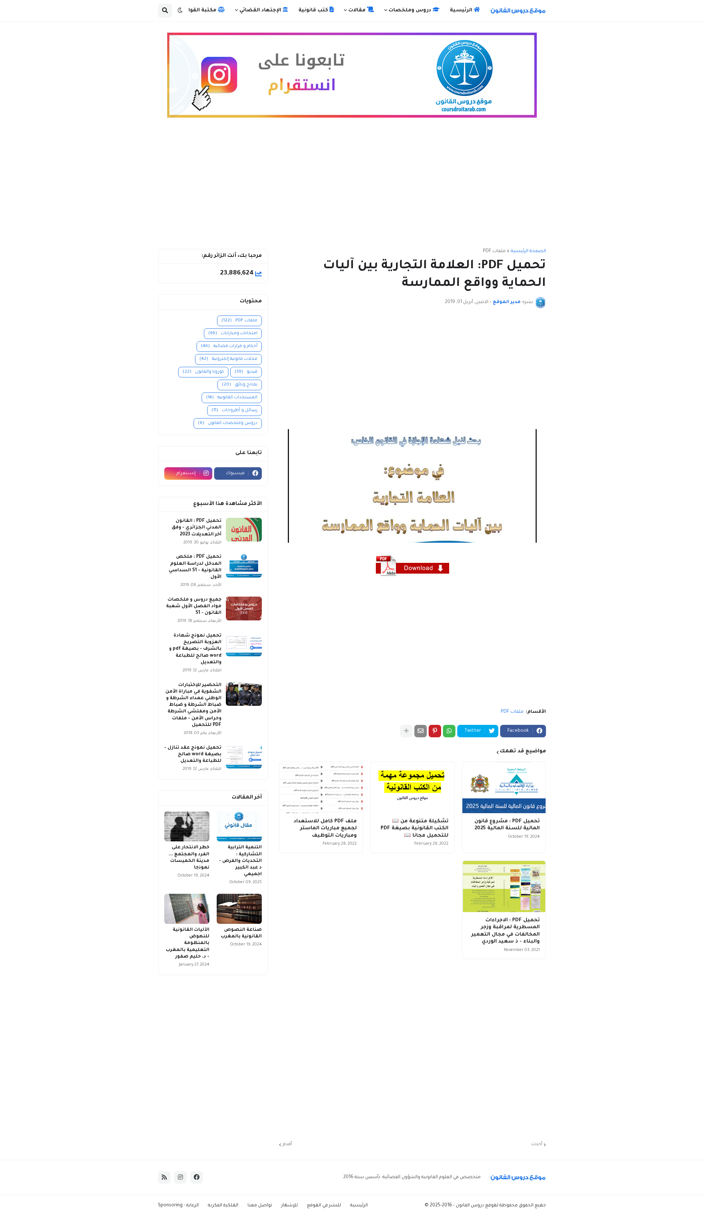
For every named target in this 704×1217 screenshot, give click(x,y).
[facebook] (196, 1177)
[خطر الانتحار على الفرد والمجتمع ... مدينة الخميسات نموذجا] (186, 826)
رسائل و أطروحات (234, 410)
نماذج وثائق (239, 385)
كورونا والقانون (203, 372)
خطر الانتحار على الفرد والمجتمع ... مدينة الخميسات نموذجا (189, 857)
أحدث (536, 1144)
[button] (180, 11)
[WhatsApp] (449, 731)
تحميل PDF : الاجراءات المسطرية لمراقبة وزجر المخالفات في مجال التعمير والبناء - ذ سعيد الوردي (505, 931)
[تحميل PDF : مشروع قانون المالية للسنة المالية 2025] (504, 787)
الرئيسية (359, 1205)
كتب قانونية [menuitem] (314, 10)
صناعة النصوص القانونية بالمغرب (241, 933)
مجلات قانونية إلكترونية (228, 359)
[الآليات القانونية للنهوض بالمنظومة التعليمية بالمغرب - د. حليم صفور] (186, 909)
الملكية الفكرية (223, 1205)
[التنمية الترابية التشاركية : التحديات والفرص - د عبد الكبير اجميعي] (239, 826)
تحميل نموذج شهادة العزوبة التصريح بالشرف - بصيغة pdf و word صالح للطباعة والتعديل (195, 649)
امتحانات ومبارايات (232, 333)
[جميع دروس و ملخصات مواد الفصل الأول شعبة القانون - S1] (244, 608)
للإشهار (289, 1205)
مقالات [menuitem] (357, 10)
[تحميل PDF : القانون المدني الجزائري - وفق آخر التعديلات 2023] (244, 530)
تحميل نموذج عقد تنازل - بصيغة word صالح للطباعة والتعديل (192, 754)
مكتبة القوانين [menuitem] (199, 10)
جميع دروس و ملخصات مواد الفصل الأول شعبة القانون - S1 (193, 606)
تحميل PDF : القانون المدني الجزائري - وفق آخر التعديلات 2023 (196, 528)
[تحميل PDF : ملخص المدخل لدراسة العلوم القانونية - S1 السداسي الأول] (244, 566)
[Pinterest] (435, 731)
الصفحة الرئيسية (528, 251)
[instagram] (180, 1177)
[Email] (420, 731)
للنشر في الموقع (324, 1205)
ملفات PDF (494, 251)
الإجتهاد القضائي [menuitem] (261, 10)
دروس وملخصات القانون (227, 423)
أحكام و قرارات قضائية (229, 346)
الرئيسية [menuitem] (462, 10)
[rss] (164, 1177)
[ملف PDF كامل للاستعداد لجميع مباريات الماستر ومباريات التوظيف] (321, 787)
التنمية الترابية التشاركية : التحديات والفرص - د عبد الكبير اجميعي (240, 861)
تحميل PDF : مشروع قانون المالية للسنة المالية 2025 (507, 825)
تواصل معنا (259, 1205)
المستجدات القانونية (231, 397)
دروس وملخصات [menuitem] (411, 10)
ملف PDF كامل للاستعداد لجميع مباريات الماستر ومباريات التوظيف (325, 828)
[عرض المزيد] (406, 731)
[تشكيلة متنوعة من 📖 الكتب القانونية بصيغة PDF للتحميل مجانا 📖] (412, 787)
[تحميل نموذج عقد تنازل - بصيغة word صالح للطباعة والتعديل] (244, 756)
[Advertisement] (352, 186)
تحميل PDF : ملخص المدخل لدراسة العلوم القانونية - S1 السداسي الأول (195, 567)
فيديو (246, 372)
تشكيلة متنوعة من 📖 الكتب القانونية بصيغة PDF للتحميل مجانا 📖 (414, 828)
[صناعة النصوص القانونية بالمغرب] (239, 909)
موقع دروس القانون (476, 1205)
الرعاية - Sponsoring (178, 1205)
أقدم (287, 1144)
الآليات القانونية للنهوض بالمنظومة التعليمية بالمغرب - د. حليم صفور (187, 943)
